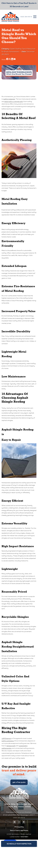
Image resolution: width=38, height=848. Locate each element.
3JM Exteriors (6, 738)
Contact (28, 806)
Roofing (7, 804)
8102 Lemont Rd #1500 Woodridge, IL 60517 (19, 815)
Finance (21, 806)
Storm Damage (21, 804)
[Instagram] (19, 822)
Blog (15, 806)
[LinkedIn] (23, 822)
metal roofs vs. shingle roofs (13, 101)
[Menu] (34, 16)
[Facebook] (14, 822)
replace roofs (11, 746)
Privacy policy (19, 827)
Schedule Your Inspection (19, 844)
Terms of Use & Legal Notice (19, 830)
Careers (10, 806)
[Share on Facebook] (7, 59)
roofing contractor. (8, 741)
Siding (13, 804)
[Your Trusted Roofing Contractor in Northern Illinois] (10, 17)
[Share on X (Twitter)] (10, 59)
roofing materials (9, 99)
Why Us (30, 804)
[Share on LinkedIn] (12, 59)
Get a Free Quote (19, 782)
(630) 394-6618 (26, 16)
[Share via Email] (15, 59)
